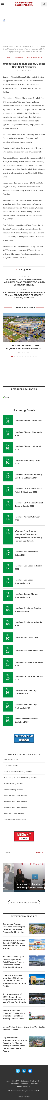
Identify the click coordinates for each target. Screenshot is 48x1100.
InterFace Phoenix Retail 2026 (28, 420)
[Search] (44, 4)
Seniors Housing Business (13, 790)
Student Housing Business (13, 784)
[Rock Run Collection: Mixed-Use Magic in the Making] (24, 877)
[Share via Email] (30, 270)
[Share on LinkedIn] (27, 270)
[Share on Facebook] (21, 270)
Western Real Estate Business (15, 820)
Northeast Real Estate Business (15, 802)
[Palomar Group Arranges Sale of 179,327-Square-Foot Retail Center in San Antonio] (37, 944)
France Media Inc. (24, 1087)
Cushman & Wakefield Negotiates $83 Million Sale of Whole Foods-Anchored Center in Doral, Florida (14, 980)
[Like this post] (19, 270)
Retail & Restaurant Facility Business (18, 772)
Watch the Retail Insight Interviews (24, 903)
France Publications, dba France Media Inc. (26, 1091)
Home (8, 1081)
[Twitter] (18, 1071)
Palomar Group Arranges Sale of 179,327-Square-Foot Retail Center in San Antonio (14, 944)
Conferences (14, 1084)
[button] (5, 335)
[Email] (30, 1071)
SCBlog (33, 1081)
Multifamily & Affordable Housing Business (20, 778)
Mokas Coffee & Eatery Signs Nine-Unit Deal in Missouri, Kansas (24, 1028)
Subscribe (25, 1081)
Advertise (24, 1084)
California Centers (11, 766)
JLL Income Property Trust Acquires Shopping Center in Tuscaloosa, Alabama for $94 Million (14, 928)
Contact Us (34, 1084)
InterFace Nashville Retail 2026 (29, 650)
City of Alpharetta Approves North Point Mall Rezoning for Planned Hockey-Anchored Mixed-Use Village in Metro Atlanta (15, 1044)
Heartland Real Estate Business (15, 796)
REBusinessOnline (11, 760)
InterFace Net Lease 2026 (26, 637)
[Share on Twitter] (24, 270)
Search (39, 852)
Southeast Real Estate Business (15, 808)
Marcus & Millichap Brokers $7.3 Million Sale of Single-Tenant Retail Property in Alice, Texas (14, 1014)
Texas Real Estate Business (14, 814)
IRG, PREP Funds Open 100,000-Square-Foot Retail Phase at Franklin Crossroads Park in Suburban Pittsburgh (13, 962)
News (40, 1081)
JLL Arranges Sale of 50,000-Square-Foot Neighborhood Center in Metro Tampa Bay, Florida (14, 998)
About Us (15, 1081)
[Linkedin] (24, 1071)
